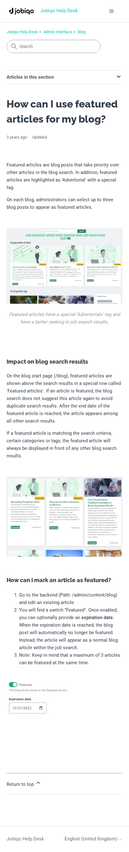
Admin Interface (58, 31)
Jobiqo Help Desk (22, 31)
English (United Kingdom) (91, 839)
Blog (81, 31)
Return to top (21, 784)
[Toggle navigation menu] (111, 11)
